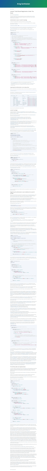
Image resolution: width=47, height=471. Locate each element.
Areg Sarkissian (17, 14)
